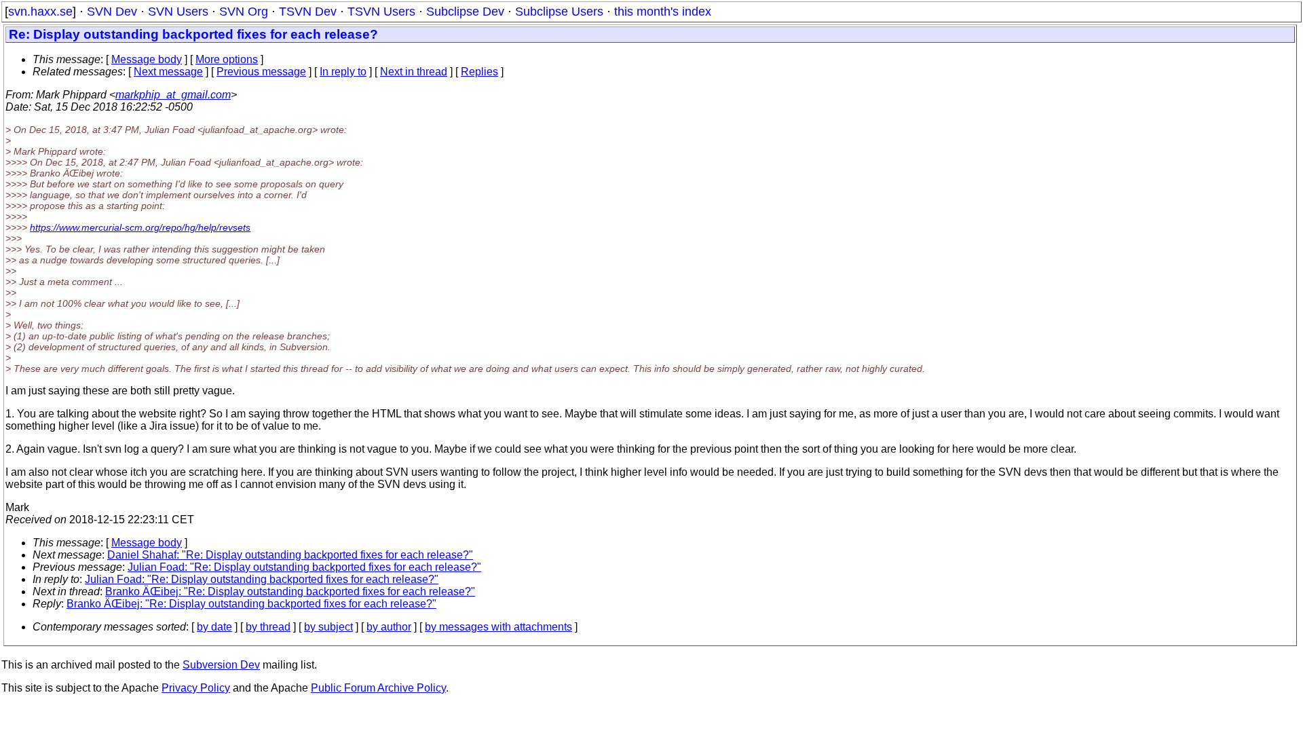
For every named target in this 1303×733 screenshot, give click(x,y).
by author (388, 627)
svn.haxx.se (40, 11)
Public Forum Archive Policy (378, 688)
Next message (168, 71)
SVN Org (243, 11)
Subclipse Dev (465, 11)
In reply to (343, 71)
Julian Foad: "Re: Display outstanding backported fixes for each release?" (304, 567)
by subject (328, 627)
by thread (268, 627)
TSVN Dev (308, 11)
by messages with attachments (498, 627)
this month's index (662, 11)
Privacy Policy (196, 688)
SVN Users (178, 11)
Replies (479, 71)
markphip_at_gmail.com (173, 94)
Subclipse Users (559, 11)
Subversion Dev (221, 665)
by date (214, 627)
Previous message (261, 71)
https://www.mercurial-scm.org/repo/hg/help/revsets (140, 227)
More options (226, 59)
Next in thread (413, 71)
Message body (146, 59)
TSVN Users (381, 11)
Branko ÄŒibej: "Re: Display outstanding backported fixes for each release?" (290, 591)
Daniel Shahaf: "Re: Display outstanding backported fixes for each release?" (290, 555)
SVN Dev (112, 11)
